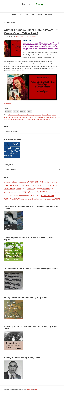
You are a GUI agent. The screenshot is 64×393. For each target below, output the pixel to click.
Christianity (35, 185)
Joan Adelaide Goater (25, 196)
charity (31, 185)
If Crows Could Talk (15, 117)
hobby (49, 192)
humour (57, 192)
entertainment (38, 188)
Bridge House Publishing (26, 115)
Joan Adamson (14, 196)
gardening (56, 188)
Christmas (40, 185)
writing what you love (43, 119)
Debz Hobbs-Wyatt (48, 115)
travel (44, 199)
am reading (6, 182)
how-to (54, 192)
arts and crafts (20, 182)
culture (18, 189)
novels (31, 117)
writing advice (21, 119)
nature (17, 199)
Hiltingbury (25, 192)
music (13, 199)
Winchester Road (50, 199)
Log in (35, 389)
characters (37, 115)
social (29, 199)
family (48, 189)
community (51, 185)
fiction (52, 188)
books (26, 182)
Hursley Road (6, 195)
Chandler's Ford (35, 182)
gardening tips (8, 192)
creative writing (9, 189)
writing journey (31, 119)
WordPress (30, 389)
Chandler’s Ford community (17, 185)
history (44, 192)
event (44, 188)
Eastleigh (23, 188)
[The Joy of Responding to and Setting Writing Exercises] (12, 150)
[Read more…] (8, 104)
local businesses (37, 195)
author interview (13, 115)
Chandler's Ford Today (32, 4)
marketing (25, 117)
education (30, 188)
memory (7, 199)
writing (57, 199)
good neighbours (16, 192)
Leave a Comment (31, 36)
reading (22, 199)
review (26, 199)
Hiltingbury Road (35, 192)
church (44, 185)
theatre (41, 199)
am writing (12, 182)
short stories (50, 117)
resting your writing (39, 117)
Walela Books (12, 119)
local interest (47, 195)
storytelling (35, 199)
